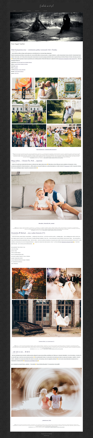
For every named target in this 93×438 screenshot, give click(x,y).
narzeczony (15, 425)
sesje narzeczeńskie (40, 427)
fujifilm (61, 154)
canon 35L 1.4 (32, 227)
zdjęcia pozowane (57, 229)
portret (44, 155)
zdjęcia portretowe (58, 157)
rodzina (69, 228)
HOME (14, 10)
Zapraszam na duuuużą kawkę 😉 (68, 241)
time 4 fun (71, 156)
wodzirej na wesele (76, 347)
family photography (62, 227)
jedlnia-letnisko (40, 228)
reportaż (78, 155)
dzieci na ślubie (17, 154)
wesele (36, 157)
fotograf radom (30, 154)
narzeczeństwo (69, 424)
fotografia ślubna (44, 154)
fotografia (37, 154)
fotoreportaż (51, 154)
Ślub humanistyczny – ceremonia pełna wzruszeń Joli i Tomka (34, 50)
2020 (18, 227)
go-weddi (69, 154)
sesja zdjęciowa (39, 156)
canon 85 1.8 (38, 227)
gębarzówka (27, 346)
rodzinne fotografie (75, 228)
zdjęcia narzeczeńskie (46, 348)
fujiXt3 (46, 424)
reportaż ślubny (16, 156)
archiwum (37, 10)
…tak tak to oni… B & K (20, 352)
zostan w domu (54, 426)
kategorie (29, 10)
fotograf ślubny (61, 345)
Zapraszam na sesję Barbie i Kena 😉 (32, 360)
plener (33, 155)
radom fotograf (51, 228)
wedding (25, 157)
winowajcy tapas (42, 157)
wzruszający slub (50, 157)
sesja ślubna (33, 156)
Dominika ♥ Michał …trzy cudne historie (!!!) (28, 233)
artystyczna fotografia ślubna (26, 345)
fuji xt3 (58, 154)
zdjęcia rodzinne (66, 157)
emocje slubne (24, 154)
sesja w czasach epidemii (57, 425)
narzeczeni (63, 424)
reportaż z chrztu (63, 228)
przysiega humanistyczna (51, 155)
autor (21, 10)
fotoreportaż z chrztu (17, 228)
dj (49, 345)
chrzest (43, 227)
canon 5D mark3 (40, 345)
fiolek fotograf (53, 345)
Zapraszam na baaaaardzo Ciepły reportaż (67, 58)
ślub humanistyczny (50, 156)
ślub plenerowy (58, 156)
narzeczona (75, 424)
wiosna (75, 425)
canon (20, 227)
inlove (73, 154)
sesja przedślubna (32, 347)
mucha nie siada (24, 155)
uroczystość (76, 156)
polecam (45, 10)
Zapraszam (67, 166)
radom (66, 155)
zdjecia (42, 229)
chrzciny (37, 230)
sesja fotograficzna (25, 156)
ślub (44, 156)
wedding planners (31, 157)
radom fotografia (72, 155)
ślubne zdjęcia (55, 347)
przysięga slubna (61, 155)
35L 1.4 (18, 345)
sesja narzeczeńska (23, 347)
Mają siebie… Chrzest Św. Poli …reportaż (26, 161)
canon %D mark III (25, 227)
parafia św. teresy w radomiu (50, 346)
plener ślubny (39, 155)
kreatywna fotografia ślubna (37, 346)
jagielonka (34, 228)
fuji (55, 154)
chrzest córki (48, 227)
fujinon (65, 154)
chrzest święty (54, 227)
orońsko (30, 155)
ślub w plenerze (65, 156)
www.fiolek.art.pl (46, 435)
